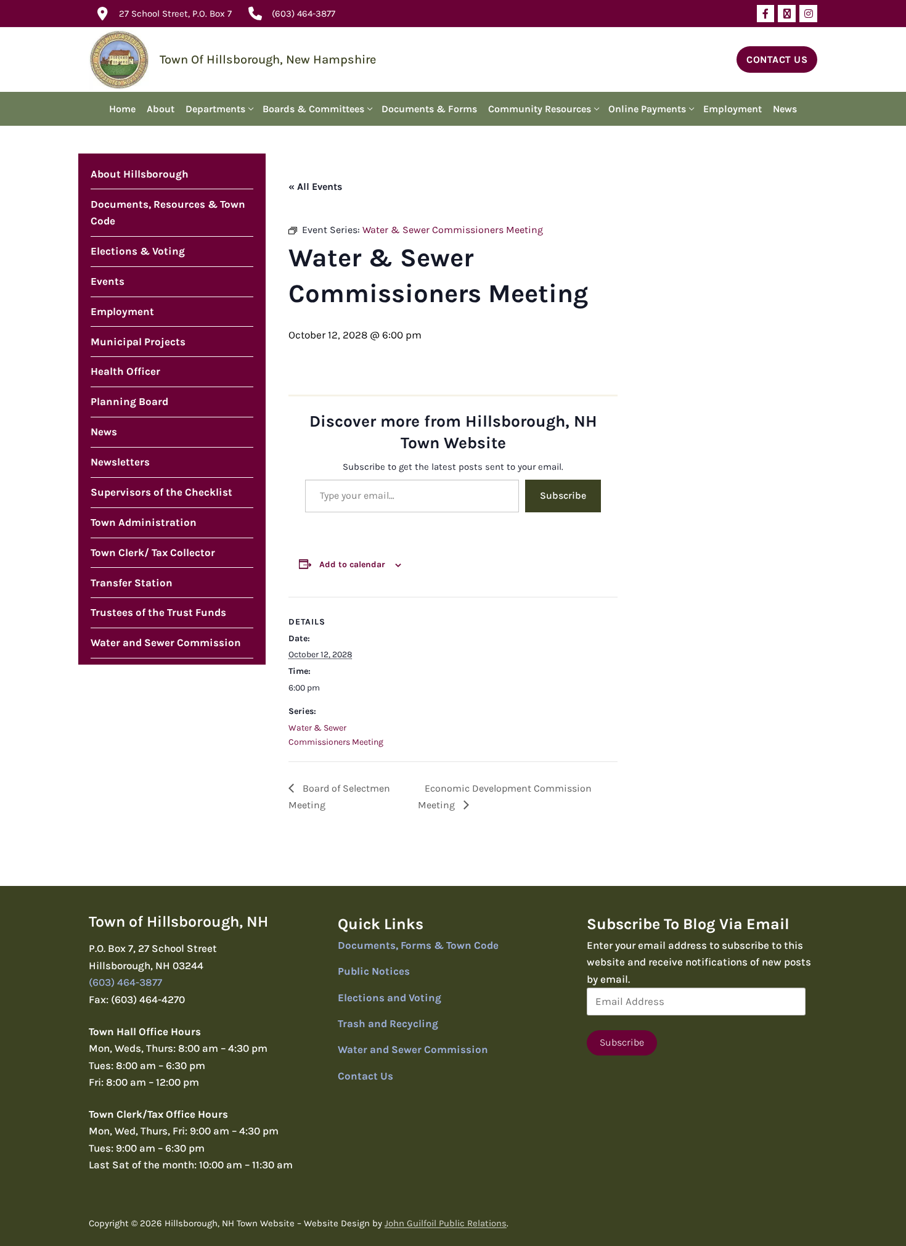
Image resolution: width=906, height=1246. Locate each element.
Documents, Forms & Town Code (418, 945)
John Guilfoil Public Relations (446, 1223)
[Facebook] (766, 14)
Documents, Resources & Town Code (168, 212)
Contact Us (776, 59)
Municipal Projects (138, 341)
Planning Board (129, 401)
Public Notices (374, 971)
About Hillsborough (140, 174)
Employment (122, 311)
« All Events (315, 186)
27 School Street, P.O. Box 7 (175, 13)
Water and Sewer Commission (166, 642)
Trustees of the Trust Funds (158, 612)
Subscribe (563, 495)
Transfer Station (132, 582)
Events (107, 281)
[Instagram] (808, 14)
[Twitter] (787, 14)
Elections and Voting (389, 997)
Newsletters (120, 462)
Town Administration (144, 522)
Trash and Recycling (388, 1023)
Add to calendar (352, 564)
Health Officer (125, 371)
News (104, 431)
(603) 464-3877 (303, 13)
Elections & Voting (138, 251)
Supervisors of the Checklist (161, 492)
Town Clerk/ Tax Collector (153, 552)
